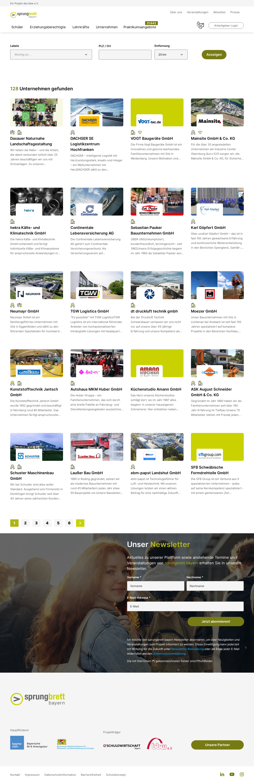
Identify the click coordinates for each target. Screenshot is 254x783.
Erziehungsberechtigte (48, 27)
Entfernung (162, 45)
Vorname (134, 577)
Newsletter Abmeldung (187, 649)
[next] (80, 523)
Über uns (176, 12)
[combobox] (51, 54)
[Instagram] (242, 774)
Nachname (195, 577)
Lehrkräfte (81, 27)
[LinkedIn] (222, 774)
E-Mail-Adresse (138, 597)
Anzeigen (214, 54)
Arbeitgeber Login (226, 25)
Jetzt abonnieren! (216, 621)
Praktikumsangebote (139, 27)
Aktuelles (219, 12)
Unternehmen (107, 27)
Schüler (17, 27)
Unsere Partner (217, 745)
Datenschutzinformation (60, 774)
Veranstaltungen (198, 12)
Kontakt (15, 774)
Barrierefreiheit (91, 774)
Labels (14, 45)
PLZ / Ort (105, 46)
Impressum (32, 774)
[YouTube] (232, 774)
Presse (235, 12)
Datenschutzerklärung (170, 653)
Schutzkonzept (116, 774)
